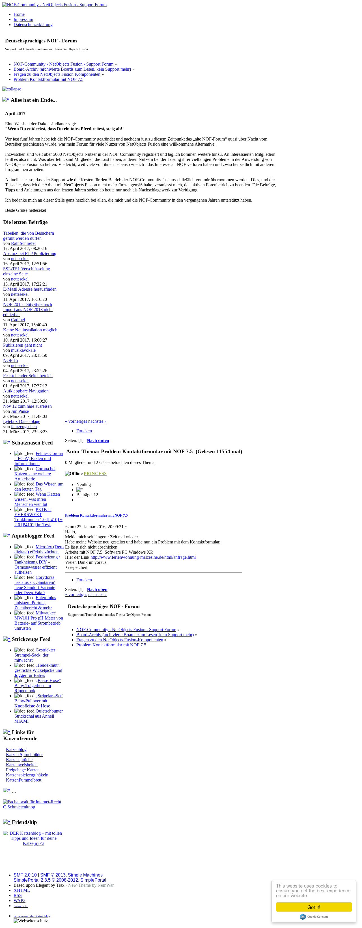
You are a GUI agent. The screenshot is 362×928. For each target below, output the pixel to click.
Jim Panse (20, 411)
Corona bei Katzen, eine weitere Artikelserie (34, 473)
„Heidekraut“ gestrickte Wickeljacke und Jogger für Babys (38, 670)
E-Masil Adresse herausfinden (30, 289)
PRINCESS (95, 473)
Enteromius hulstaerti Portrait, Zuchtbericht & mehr (35, 602)
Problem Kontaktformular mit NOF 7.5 (96, 515)
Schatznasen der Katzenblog (32, 916)
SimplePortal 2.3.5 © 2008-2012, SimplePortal (60, 880)
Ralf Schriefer (23, 243)
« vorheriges (76, 421)
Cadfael (18, 319)
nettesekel (20, 258)
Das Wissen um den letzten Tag (38, 486)
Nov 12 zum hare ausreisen (27, 406)
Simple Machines (85, 875)
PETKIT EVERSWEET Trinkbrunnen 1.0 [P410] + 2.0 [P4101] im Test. (38, 517)
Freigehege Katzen (23, 769)
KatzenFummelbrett (23, 780)
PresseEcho (21, 906)
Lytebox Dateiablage (21, 421)
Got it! (313, 906)
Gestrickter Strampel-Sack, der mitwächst (34, 655)
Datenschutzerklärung (33, 24)
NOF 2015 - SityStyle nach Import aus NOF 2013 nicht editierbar (28, 309)
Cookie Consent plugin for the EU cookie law (314, 917)
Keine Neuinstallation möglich (30, 329)
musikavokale (23, 350)
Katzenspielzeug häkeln (27, 774)
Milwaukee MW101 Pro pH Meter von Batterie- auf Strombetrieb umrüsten (38, 620)
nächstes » (97, 421)
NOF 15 (10, 360)
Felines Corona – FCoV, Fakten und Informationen (38, 458)
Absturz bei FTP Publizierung (29, 253)
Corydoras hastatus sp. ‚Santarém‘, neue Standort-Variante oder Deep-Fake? (35, 585)
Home (19, 14)
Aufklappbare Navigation (26, 391)
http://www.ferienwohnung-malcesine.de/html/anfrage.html (143, 557)
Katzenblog (16, 749)
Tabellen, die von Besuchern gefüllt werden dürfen (28, 236)
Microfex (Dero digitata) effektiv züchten (39, 549)
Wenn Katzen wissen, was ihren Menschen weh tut (37, 499)
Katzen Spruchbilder (24, 754)
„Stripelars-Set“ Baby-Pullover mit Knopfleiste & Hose (38, 700)
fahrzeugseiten (24, 426)
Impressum (23, 19)
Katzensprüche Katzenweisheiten (22, 762)
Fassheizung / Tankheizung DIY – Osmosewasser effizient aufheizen (37, 564)
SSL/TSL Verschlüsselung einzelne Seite (26, 271)
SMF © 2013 (53, 875)
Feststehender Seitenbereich (28, 375)
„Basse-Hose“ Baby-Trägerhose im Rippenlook (37, 685)
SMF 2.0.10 (25, 875)
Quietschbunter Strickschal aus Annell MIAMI (38, 716)
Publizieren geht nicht (22, 345)
